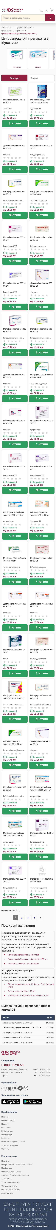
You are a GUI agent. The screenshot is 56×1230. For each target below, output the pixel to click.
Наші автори (6, 1135)
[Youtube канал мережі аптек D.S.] (15, 1088)
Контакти (5, 1138)
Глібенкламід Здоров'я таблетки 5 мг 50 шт (27, 959)
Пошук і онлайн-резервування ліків (16, 1164)
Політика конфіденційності (13, 1142)
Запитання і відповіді (10, 1182)
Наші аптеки (6, 1168)
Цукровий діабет (23, 27)
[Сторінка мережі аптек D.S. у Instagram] (9, 1088)
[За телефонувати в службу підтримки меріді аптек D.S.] (41, 11)
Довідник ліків (7, 1193)
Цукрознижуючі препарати (13, 30)
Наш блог (5, 1161)
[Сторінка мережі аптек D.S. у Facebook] (4, 1088)
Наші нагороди (8, 1120)
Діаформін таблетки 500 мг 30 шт (23, 963)
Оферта (5, 1149)
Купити (16, 123)
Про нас (5, 1117)
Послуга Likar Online (10, 1189)
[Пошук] (50, 17)
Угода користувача (9, 1145)
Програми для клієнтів (11, 1172)
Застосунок (6, 1179)
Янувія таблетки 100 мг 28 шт (21, 991)
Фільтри (14, 78)
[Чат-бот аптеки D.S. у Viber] (26, 1088)
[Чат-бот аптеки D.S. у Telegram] (20, 1088)
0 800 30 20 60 (12, 1065)
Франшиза (6, 1127)
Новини (4, 1124)
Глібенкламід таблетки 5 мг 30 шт (23, 955)
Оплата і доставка (9, 1186)
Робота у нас (7, 1131)
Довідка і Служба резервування (15, 1175)
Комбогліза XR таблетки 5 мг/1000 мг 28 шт (28, 995)
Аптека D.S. (6, 27)
